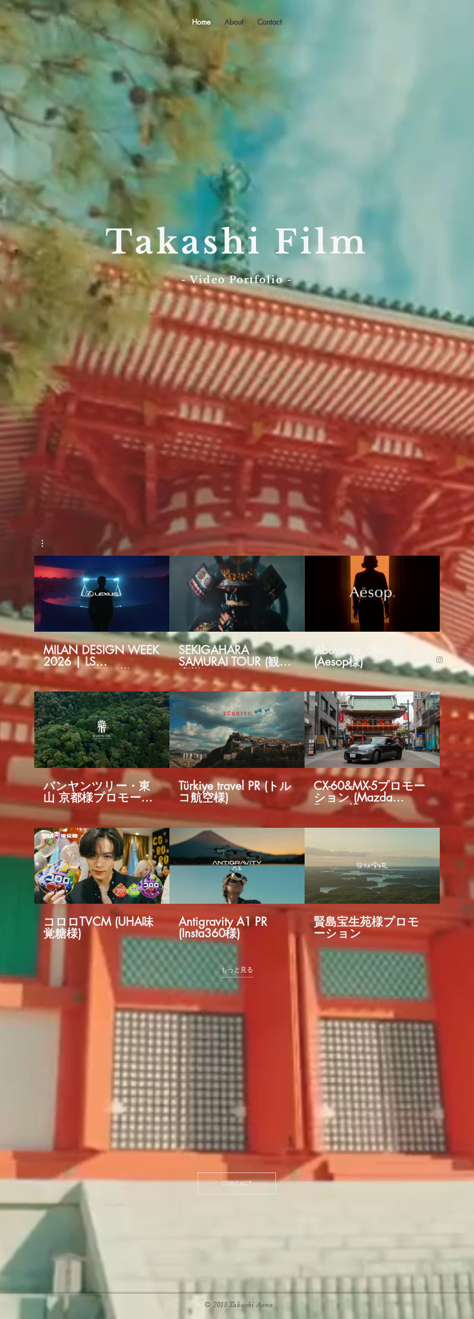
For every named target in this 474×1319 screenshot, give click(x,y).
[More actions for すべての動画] (47, 543)
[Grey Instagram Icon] (439, 659)
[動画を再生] (102, 593)
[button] (47, 543)
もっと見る (237, 969)
